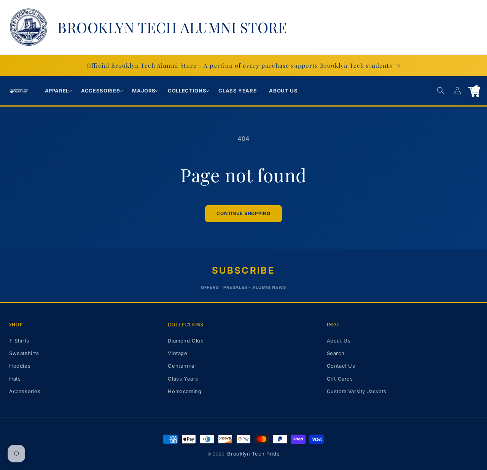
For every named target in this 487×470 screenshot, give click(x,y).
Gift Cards (340, 379)
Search (336, 353)
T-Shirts (19, 341)
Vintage (177, 353)
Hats (15, 379)
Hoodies (19, 366)
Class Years (183, 379)
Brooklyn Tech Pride (253, 454)
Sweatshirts (24, 353)
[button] (57, 90)
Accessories (25, 391)
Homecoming (184, 391)
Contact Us (341, 366)
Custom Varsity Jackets (357, 391)
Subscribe (243, 270)
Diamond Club (186, 341)
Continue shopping (243, 213)
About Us (339, 341)
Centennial (182, 366)
